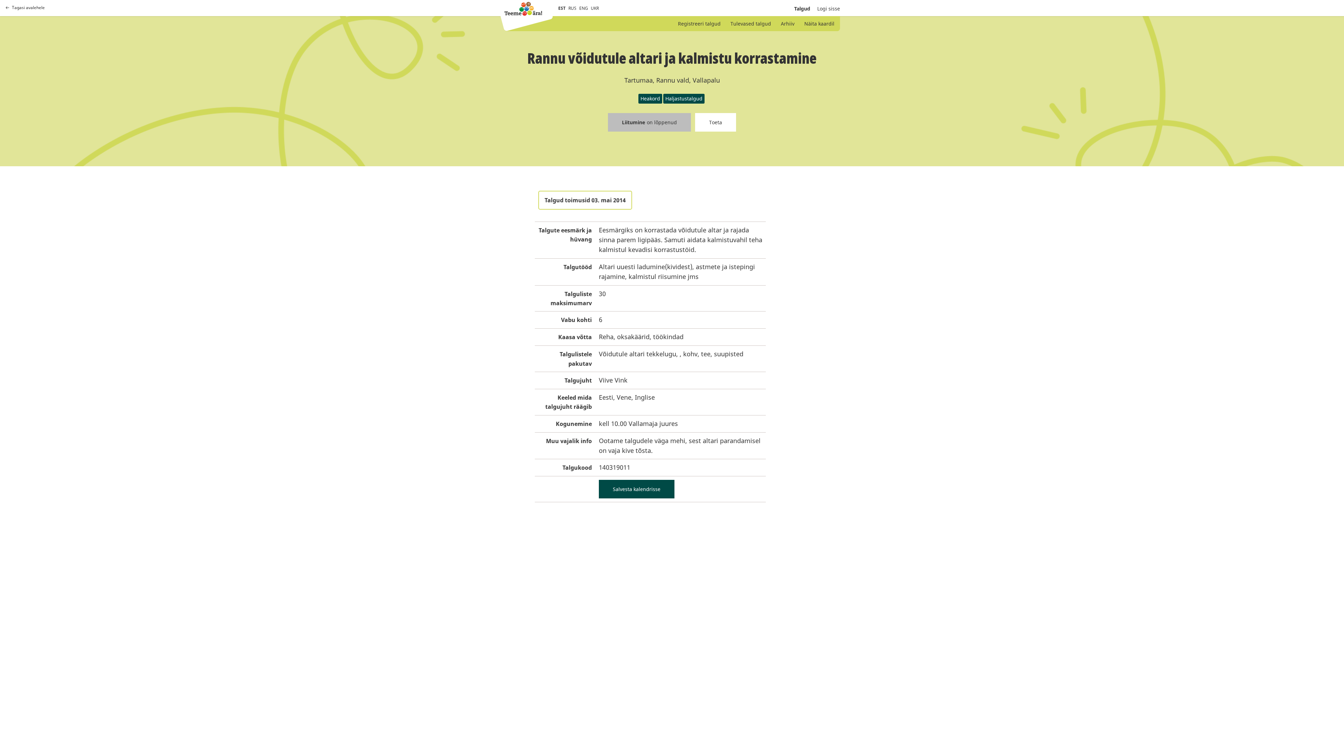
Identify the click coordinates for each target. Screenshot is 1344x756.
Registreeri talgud (699, 23)
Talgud (802, 8)
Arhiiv (787, 23)
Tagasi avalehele (28, 8)
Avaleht (523, 9)
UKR (595, 8)
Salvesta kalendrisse (636, 489)
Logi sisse (828, 8)
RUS (572, 8)
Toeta (715, 122)
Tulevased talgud (750, 23)
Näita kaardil (819, 23)
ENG (583, 8)
